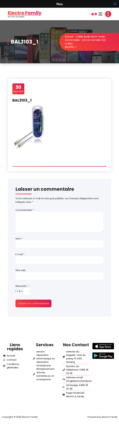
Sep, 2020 (18, 88)
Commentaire (24, 210)
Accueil (69, 36)
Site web (20, 270)
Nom (19, 238)
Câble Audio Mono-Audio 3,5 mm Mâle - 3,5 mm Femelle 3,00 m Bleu (85, 40)
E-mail (19, 254)
